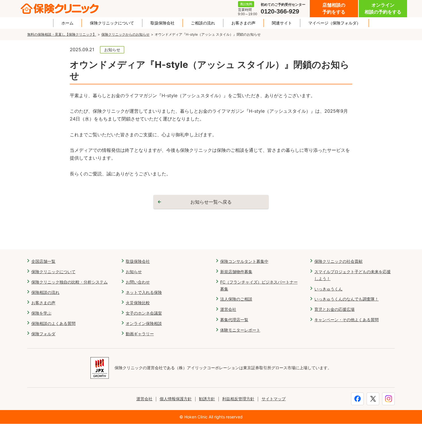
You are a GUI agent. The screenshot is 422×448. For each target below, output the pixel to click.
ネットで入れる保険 (144, 292)
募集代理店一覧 (234, 319)
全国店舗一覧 (43, 261)
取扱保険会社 (162, 23)
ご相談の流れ (203, 23)
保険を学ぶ (41, 313)
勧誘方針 (207, 398)
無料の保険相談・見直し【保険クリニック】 (61, 34)
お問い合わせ (138, 281)
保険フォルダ (43, 333)
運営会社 (228, 309)
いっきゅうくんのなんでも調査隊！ (346, 298)
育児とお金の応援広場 (334, 309)
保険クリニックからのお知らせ (125, 34)
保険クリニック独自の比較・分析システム (69, 281)
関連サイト (282, 23)
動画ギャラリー (140, 333)
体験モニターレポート (240, 330)
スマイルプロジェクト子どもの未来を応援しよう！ (352, 275)
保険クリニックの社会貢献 (338, 261)
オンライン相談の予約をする (383, 8)
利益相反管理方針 (238, 398)
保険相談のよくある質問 (53, 323)
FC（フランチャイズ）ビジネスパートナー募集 (259, 285)
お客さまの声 (243, 23)
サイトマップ (274, 398)
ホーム (67, 23)
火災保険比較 (138, 302)
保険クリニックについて (112, 23)
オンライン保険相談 (144, 323)
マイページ (334, 23)
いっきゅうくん (328, 288)
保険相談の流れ (45, 292)
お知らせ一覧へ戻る (211, 202)
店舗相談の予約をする (333, 8)
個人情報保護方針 (176, 398)
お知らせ (134, 271)
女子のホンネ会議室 (144, 313)
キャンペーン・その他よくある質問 (346, 319)
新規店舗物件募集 (236, 271)
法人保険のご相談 (236, 298)
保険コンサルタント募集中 (244, 261)
